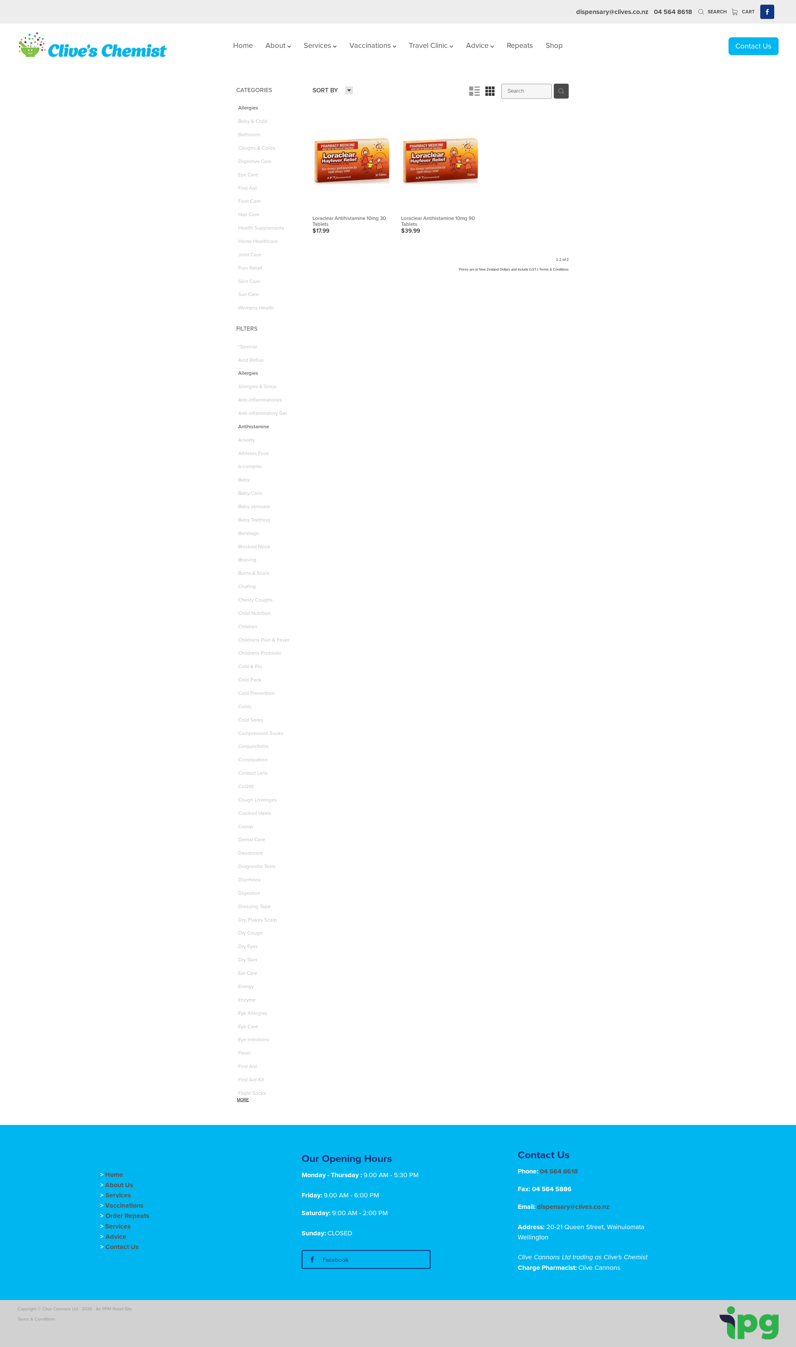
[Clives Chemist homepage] (93, 46)
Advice (478, 45)
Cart (748, 11)
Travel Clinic (429, 45)
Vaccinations (371, 45)
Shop (554, 45)
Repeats (520, 45)
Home (243, 45)
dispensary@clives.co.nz (612, 11)
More (243, 1100)
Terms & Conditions (36, 1319)
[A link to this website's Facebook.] (767, 12)
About (276, 45)
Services (318, 45)
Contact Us (753, 45)
